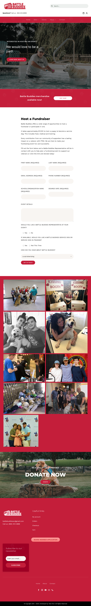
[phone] (52, 590)
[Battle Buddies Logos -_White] (13, 510)
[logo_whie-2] (15, 2)
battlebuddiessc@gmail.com (13, 521)
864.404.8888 (22, 13)
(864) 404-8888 (14, 524)
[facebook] (38, 590)
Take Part (51, 603)
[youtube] (45, 590)
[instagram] (42, 590)
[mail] (49, 590)
